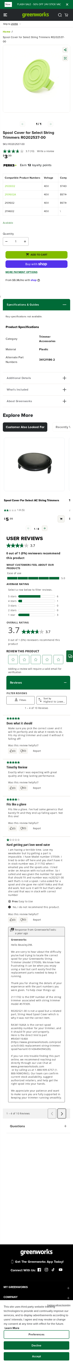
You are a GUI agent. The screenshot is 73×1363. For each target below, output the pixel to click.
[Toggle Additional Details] (48, 378)
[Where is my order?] (69, 656)
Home (6, 32)
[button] (6, 15)
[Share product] (65, 50)
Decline (36, 1345)
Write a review (45, 151)
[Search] (60, 15)
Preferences (36, 1334)
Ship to (10, 24)
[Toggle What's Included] (47, 389)
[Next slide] (44, 528)
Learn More (12, 1328)
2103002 (10, 186)
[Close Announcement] (67, 4)
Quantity (8, 234)
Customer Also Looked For (25, 427)
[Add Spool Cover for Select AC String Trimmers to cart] (61, 519)
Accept (36, 1356)
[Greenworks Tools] (35, 15)
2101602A (10, 194)
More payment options (21, 272)
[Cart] (66, 15)
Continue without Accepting (58, 1305)
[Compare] (65, 58)
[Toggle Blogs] (49, 401)
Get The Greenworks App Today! (39, 1261)
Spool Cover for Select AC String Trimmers (31, 500)
